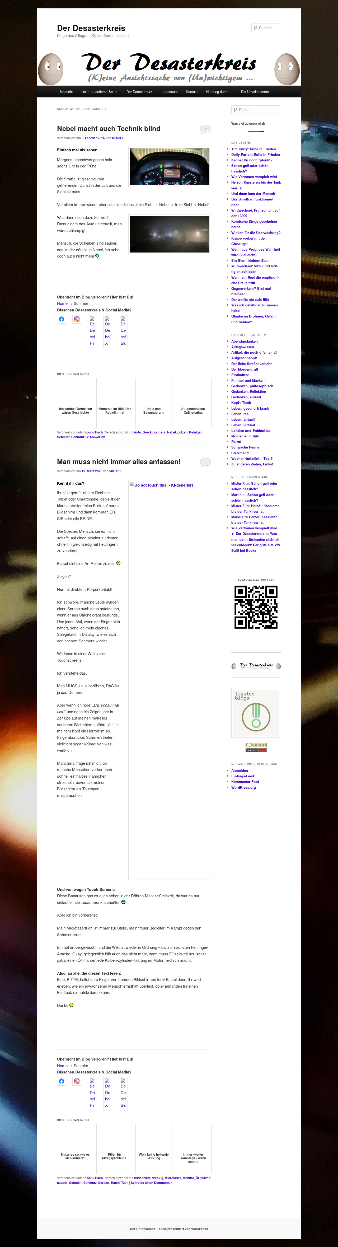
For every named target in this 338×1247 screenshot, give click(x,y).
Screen (103, 1182)
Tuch (124, 1182)
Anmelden (239, 770)
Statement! (240, 452)
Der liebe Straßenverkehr (251, 363)
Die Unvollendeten (255, 91)
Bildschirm (142, 1177)
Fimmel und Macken (248, 380)
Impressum (169, 91)
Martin (236, 494)
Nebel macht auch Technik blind (109, 128)
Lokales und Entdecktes (250, 430)
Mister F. (118, 138)
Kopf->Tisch (93, 432)
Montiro (188, 1177)
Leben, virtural (243, 424)
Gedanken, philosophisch (252, 385)
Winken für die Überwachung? (256, 232)
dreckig (157, 1177)
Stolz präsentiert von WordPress (183, 1228)
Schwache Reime (245, 447)
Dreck (147, 432)
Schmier (63, 437)
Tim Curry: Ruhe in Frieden (253, 148)
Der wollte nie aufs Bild (250, 299)
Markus (237, 516)
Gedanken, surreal (246, 396)
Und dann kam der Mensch (253, 193)
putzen (182, 432)
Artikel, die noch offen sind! (254, 352)
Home (62, 303)
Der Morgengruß (244, 369)
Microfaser (173, 1177)
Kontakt (192, 91)
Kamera (159, 432)
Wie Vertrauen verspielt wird (254, 176)
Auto (137, 432)
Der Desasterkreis (91, 27)
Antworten (96, 437)
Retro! (236, 441)
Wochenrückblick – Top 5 (252, 458)
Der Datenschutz (139, 91)
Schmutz (77, 437)
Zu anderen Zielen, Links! (252, 463)
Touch (115, 1182)
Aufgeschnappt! (244, 357)
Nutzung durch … (219, 91)
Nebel (171, 432)
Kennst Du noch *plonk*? (252, 159)
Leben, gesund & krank (250, 408)
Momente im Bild (245, 435)
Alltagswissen (242, 346)
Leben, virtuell (243, 419)
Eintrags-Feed (242, 775)
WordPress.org (243, 787)
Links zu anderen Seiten (99, 91)
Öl (197, 1177)
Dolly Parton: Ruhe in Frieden (255, 154)
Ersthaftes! (240, 374)
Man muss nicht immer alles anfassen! (119, 461)
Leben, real (240, 413)
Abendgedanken (244, 341)
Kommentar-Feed (245, 781)
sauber (62, 1182)
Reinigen (195, 432)
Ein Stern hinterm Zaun (250, 260)
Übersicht (65, 91)
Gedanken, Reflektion (248, 391)
